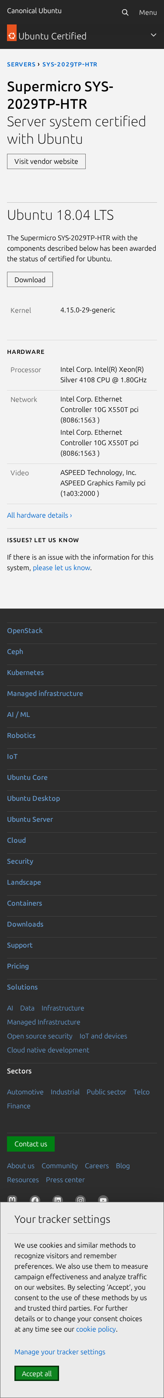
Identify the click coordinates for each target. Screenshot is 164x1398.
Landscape (24, 882)
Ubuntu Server (30, 819)
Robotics (21, 735)
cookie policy (96, 1329)
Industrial (65, 1092)
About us (21, 1166)
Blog (123, 1166)
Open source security (40, 1036)
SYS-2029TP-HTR (70, 64)
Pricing (18, 966)
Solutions (22, 987)
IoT (12, 756)
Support (20, 945)
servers (21, 64)
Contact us (30, 1144)
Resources (23, 1179)
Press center (65, 1179)
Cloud (16, 840)
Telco (141, 1092)
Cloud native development (48, 1050)
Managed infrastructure (45, 693)
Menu (148, 12)
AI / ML (18, 714)
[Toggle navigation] (153, 34)
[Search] (125, 12)
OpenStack (25, 630)
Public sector (106, 1092)
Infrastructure (63, 1008)
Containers (24, 903)
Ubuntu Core (27, 777)
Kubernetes (25, 672)
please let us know (61, 567)
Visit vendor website (46, 161)
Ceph (15, 651)
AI (10, 1008)
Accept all (37, 1373)
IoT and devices (103, 1036)
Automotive (25, 1092)
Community (60, 1166)
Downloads (25, 924)
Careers (97, 1166)
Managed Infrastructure (43, 1022)
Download (29, 280)
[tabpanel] (82, 363)
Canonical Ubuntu (34, 10)
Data (27, 1008)
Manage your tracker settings (59, 1352)
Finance (19, 1106)
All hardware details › (39, 515)
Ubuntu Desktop (33, 798)
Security (20, 861)
